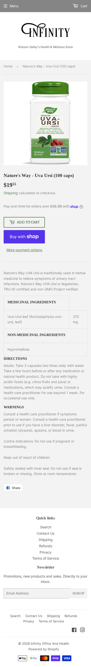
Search (45, 527)
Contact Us (45, 533)
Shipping (11, 193)
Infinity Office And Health (50, 643)
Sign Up (78, 593)
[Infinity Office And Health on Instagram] (82, 630)
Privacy (45, 552)
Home (8, 66)
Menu (14, 6)
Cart (83, 6)
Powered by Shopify (43, 649)
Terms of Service (45, 558)
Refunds (45, 546)
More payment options (24, 250)
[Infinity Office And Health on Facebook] (74, 630)
